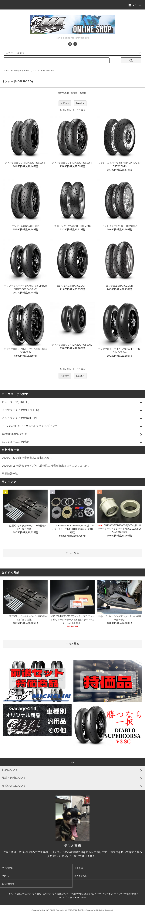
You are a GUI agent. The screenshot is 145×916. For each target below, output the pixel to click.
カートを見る (80, 875)
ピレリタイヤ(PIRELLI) (22, 70)
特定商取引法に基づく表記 (83, 894)
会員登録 (78, 868)
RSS (77, 897)
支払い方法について (25, 894)
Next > (80, 103)
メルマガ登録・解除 (127, 894)
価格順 (73, 93)
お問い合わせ (8, 883)
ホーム (6, 70)
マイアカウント (9, 868)
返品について (63, 894)
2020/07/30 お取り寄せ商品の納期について (27, 457)
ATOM (83, 897)
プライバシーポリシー (106, 894)
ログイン (6, 875)
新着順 (83, 93)
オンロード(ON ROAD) (44, 70)
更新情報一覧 (10, 473)
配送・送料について (45, 894)
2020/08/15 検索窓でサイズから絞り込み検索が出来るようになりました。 (46, 465)
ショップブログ (65, 897)
